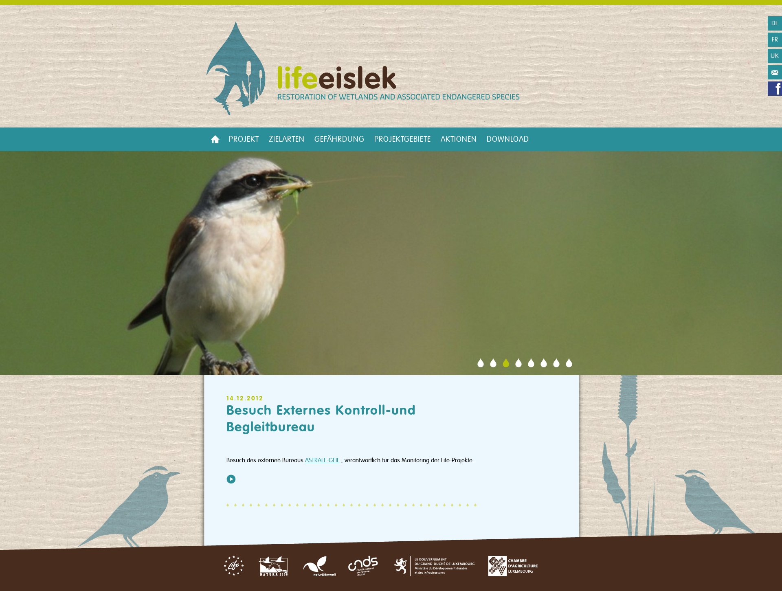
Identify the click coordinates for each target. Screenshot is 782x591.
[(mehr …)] (231, 479)
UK (775, 55)
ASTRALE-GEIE (322, 460)
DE (775, 23)
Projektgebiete (402, 139)
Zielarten (287, 139)
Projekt (244, 139)
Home (215, 139)
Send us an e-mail (775, 72)
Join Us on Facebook (775, 88)
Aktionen (459, 139)
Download (508, 139)
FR (775, 39)
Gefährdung (339, 139)
